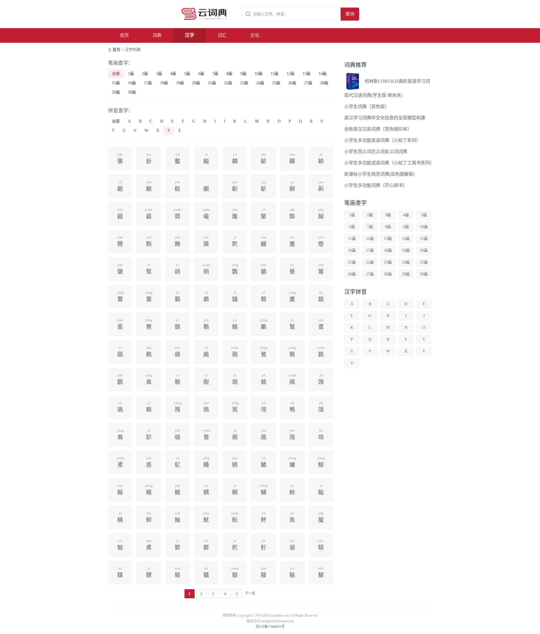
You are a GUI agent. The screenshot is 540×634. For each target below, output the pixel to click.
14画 (323, 74)
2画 (145, 74)
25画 (276, 83)
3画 (159, 74)
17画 (148, 83)
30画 (132, 92)
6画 (201, 74)
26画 (292, 83)
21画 (212, 83)
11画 (274, 74)
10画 (258, 74)
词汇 (222, 35)
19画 (180, 83)
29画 (116, 92)
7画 (215, 74)
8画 (229, 74)
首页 (124, 35)
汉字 (189, 35)
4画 (173, 74)
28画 (324, 83)
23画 (244, 83)
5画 (187, 74)
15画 (116, 83)
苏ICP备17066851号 (270, 627)
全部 (116, 74)
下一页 (250, 593)
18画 (164, 83)
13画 (306, 74)
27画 (308, 83)
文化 (254, 35)
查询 (349, 14)
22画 (228, 83)
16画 (132, 83)
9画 (243, 74)
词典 (156, 35)
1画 (131, 74)
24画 (260, 83)
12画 (290, 74)
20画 (196, 83)
